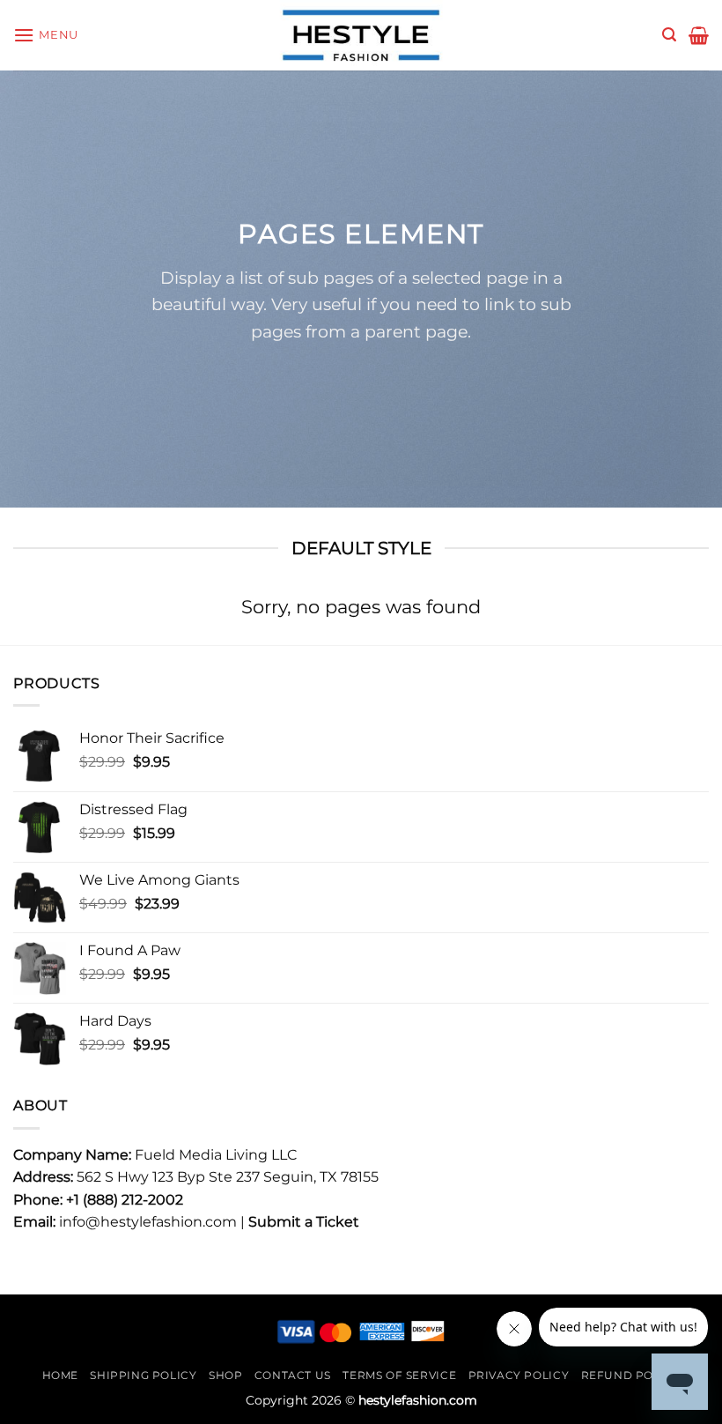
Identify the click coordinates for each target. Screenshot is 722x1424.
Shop (225, 1375)
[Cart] (699, 35)
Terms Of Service (399, 1375)
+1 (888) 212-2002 (124, 1199)
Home (60, 1375)
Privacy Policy (519, 1375)
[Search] (669, 35)
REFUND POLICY (631, 1375)
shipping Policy (143, 1375)
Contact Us (292, 1375)
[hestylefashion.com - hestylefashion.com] (361, 35)
